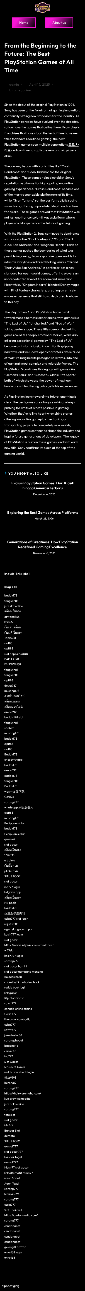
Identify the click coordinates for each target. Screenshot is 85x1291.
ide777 (8, 1125)
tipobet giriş (10, 1286)
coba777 (10, 1024)
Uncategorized (20, 90)
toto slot (9, 1114)
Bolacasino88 (13, 976)
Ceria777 (10, 1014)
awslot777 (11, 1146)
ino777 (8, 1056)
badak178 (10, 595)
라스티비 (10, 1077)
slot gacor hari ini (15, 966)
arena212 (10, 712)
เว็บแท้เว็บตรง (13, 632)
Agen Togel (11, 1183)
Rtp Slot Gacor (14, 998)
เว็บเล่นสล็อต (12, 627)
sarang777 (11, 802)
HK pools (10, 902)
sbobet (9, 728)
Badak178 (10, 754)
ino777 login (12, 887)
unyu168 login (13, 1252)
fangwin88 (11, 601)
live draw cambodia (17, 1019)
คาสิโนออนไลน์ (14, 696)
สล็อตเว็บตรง (12, 611)
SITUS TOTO (12, 1141)
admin (14, 84)
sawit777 (10, 1003)
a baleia (9, 860)
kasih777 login (13, 934)
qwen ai (9, 839)
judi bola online (14, 1104)
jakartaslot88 (13, 1035)
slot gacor (10, 844)
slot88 (8, 643)
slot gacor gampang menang (23, 971)
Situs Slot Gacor (14, 1067)
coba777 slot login (16, 918)
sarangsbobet (13, 1040)
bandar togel (13, 1157)
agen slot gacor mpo (18, 929)
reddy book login (15, 987)
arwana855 (11, 616)
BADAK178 (11, 659)
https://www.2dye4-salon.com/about (29, 945)
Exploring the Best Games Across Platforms (42, 512)
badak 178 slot (13, 717)
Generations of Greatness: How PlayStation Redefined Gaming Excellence (42, 544)
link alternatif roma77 (18, 1173)
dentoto (9, 1135)
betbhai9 (10, 1082)
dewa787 (10, 685)
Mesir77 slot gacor (16, 1167)
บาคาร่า (9, 855)
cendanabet (12, 1226)
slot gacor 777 (13, 1151)
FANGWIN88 (12, 664)
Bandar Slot (12, 1130)
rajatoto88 (11, 924)
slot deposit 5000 (16, 654)
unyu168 (9, 1257)
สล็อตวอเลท (12, 701)
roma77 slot (12, 1178)
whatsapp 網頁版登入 (18, 807)
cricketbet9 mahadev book (21, 982)
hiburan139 (11, 1194)
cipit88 (8, 648)
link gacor (10, 993)
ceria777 (10, 1051)
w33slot (9, 950)
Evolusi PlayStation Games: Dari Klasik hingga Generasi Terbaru (42, 485)
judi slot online (13, 606)
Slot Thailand (13, 1210)
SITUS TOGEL (13, 876)
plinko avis (11, 871)
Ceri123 (9, 796)
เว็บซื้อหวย (11, 865)
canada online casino (18, 1008)
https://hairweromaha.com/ (22, 1093)
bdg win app (12, 892)
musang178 (11, 690)
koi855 (8, 622)
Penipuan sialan (14, 823)
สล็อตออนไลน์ (13, 706)
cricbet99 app (13, 759)
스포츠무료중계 (14, 913)
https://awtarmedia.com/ (21, 1215)
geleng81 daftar (15, 1247)
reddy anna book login (19, 1072)
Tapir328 (10, 637)
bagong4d (11, 1045)
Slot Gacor (11, 1061)
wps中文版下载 (14, 791)
